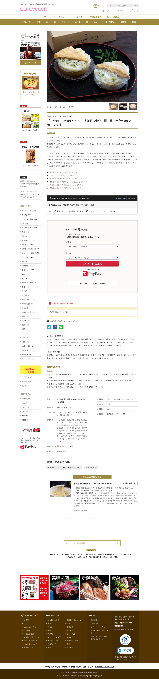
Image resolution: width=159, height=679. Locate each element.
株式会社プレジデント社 (104, 666)
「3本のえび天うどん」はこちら (60, 175)
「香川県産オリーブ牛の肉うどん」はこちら (65, 178)
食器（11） (26, 287)
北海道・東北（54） (29, 312)
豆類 (49, 647)
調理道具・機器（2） (29, 282)
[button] (125, 650)
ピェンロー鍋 (26, 381)
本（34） (25, 278)
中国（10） (26, 337)
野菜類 (50, 634)
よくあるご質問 (29, 634)
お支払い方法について (32, 637)
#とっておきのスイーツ (126, 554)
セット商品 (71, 634)
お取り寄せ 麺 (91, 467)
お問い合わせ (29, 647)
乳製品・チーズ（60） (29, 240)
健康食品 (70, 637)
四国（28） (26, 342)
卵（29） (25, 236)
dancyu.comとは (30, 627)
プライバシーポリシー (99, 627)
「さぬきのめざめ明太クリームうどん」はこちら (67, 181)
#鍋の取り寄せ (55, 554)
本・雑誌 (70, 647)
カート (135, 11)
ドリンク (70, 627)
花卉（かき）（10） (29, 299)
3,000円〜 (25, 403)
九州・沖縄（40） (28, 346)
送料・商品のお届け (31, 640)
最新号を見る (31, 62)
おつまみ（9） (27, 308)
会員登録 (27, 620)
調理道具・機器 (72, 640)
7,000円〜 (25, 411)
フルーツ (27, 22)
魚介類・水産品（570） (30, 227)
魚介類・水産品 (53, 620)
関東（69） (26, 316)
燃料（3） (25, 274)
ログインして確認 (66, 446)
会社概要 (94, 620)
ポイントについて (30, 644)
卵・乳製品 (110, 22)
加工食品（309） (28, 244)
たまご (50, 627)
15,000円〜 (26, 420)
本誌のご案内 (96, 17)
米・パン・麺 (60, 107)
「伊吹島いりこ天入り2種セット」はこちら (64, 185)
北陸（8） (25, 333)
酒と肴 (77, 22)
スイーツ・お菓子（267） (31, 253)
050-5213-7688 (119, 626)
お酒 (68, 623)
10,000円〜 (26, 416)
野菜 (38, 22)
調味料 (123, 22)
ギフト (45, 17)
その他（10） (26, 295)
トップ (49, 107)
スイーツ (65, 22)
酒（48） (25, 261)
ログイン (109, 11)
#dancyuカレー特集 (110, 557)
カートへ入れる (95, 263)
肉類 (49, 623)
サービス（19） (27, 291)
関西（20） (26, 329)
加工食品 (70, 630)
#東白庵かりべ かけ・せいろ (77, 557)
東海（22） (26, 325)
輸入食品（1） (27, 350)
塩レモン (25, 386)
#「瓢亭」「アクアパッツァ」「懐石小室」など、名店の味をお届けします (89, 554)
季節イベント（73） (29, 354)
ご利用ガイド (29, 630)
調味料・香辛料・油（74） (31, 249)
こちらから (75, 321)
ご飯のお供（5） (28, 304)
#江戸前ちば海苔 (95, 557)
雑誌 (134, 22)
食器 (68, 644)
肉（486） (25, 223)
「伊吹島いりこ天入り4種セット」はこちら (64, 188)
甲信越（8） (26, 320)
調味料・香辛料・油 (74, 620)
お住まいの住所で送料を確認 (125, 198)
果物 (49, 630)
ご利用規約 (95, 623)
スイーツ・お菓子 (54, 637)
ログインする (29, 623)
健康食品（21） (27, 266)
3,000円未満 (26, 399)
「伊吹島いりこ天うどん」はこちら (61, 172)
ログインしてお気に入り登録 (94, 283)
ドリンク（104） (28, 257)
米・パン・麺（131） (29, 211)
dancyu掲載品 (113, 17)
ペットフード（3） (28, 358)
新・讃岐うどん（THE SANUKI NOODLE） (64, 467)
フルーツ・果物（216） (30, 219)
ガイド (122, 11)
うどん (71, 107)
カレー (97, 22)
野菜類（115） (27, 215)
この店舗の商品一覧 (128, 483)
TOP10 (79, 17)
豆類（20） (26, 232)
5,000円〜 (25, 407)
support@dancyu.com (123, 622)
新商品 (61, 17)
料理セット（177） (28, 270)
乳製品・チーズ (53, 644)
